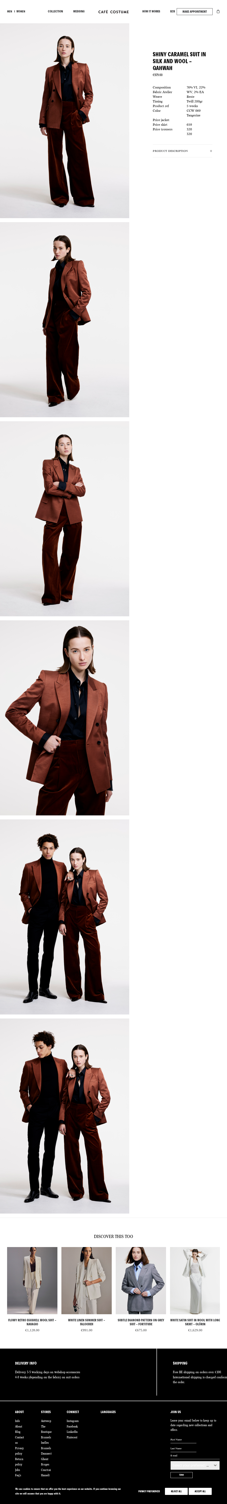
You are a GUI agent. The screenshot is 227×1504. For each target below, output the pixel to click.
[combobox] (195, 1465)
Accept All (200, 1491)
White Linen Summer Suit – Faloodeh (32, 1322)
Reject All (176, 1491)
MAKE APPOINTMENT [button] (194, 12)
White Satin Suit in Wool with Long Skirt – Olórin (141, 1322)
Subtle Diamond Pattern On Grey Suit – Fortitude (86, 1322)
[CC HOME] (113, 11)
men (9, 11)
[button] (32, 1280)
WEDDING (79, 11)
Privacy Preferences (149, 1491)
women (20, 11)
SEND (181, 1475)
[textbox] (191, 1465)
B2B (172, 11)
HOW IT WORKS (151, 11)
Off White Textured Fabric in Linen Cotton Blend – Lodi (195, 1322)
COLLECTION (55, 11)
